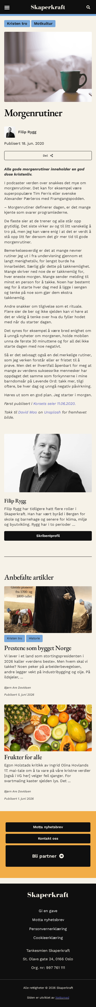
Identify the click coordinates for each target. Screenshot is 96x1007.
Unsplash (52, 412)
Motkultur (43, 23)
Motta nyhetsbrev (48, 919)
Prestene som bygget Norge (37, 648)
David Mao (27, 412)
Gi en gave (48, 911)
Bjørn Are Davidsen (17, 687)
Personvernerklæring (48, 929)
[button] (7, 7)
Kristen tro (17, 23)
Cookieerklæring (48, 937)
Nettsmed (62, 997)
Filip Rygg (27, 132)
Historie (34, 638)
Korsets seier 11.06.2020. (54, 403)
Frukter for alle (23, 757)
